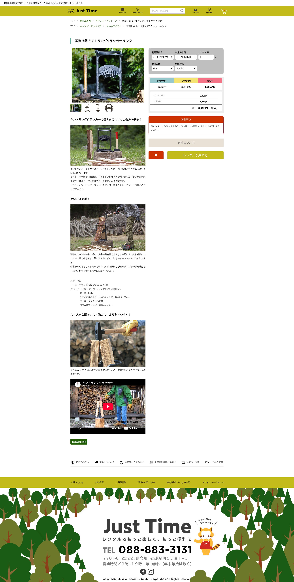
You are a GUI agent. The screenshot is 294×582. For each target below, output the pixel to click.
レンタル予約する (195, 155)
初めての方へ (82, 462)
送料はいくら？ (106, 462)
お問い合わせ (76, 482)
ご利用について (137, 12)
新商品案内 (85, 20)
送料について (186, 142)
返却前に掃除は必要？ (165, 462)
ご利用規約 (120, 482)
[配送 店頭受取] (163, 68)
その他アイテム (113, 26)
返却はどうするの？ (134, 462)
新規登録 (209, 12)
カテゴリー (122, 12)
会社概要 (99, 482)
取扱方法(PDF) (79, 442)
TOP (72, 20)
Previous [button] (77, 75)
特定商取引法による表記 (178, 482)
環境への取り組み (146, 482)
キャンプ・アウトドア (106, 20)
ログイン (195, 12)
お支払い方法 (192, 462)
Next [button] (140, 75)
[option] (107, 75)
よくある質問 (216, 462)
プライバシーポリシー (213, 482)
